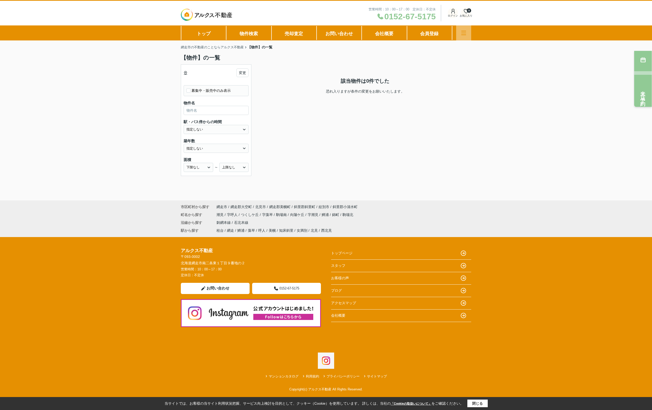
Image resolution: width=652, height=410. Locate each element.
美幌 (272, 230)
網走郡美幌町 (280, 207)
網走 (230, 230)
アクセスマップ (343, 303)
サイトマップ (377, 376)
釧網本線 (224, 223)
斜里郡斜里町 (304, 207)
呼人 (261, 230)
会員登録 (429, 33)
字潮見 (313, 215)
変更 (242, 73)
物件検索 (249, 33)
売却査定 (294, 33)
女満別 (302, 230)
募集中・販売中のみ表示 (211, 91)
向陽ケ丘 (297, 215)
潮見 (220, 215)
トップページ (341, 253)
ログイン (453, 15)
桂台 (220, 230)
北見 (314, 230)
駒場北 (348, 215)
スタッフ (338, 265)
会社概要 (384, 33)
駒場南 (282, 215)
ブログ (336, 290)
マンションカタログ (283, 376)
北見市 (260, 207)
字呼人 (233, 215)
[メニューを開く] (464, 33)
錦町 (336, 215)
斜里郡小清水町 (345, 207)
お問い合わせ (339, 33)
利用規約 (312, 376)
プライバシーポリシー (343, 376)
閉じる (477, 403)
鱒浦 (326, 215)
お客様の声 (340, 278)
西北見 (326, 230)
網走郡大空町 (241, 207)
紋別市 (324, 207)
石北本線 (241, 223)
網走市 (221, 207)
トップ (204, 33)
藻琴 (251, 230)
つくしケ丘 (250, 215)
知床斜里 (286, 230)
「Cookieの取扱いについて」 (411, 403)
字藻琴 (268, 215)
